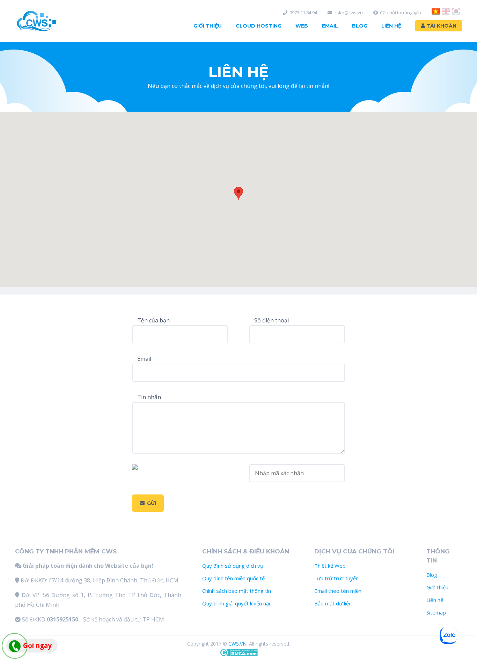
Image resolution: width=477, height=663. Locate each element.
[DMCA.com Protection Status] (239, 654)
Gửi (151, 503)
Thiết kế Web (330, 565)
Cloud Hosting (258, 26)
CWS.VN (237, 643)
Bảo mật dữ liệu (333, 603)
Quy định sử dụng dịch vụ (232, 565)
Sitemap (436, 612)
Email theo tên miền (337, 590)
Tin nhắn (149, 397)
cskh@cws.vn (349, 12)
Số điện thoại (271, 320)
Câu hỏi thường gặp (400, 12)
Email (330, 26)
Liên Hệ (391, 26)
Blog (359, 26)
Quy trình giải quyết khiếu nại (236, 603)
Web (301, 26)
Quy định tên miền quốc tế (233, 578)
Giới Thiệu (207, 26)
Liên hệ (434, 599)
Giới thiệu (437, 587)
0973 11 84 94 (303, 12)
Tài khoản (440, 26)
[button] (238, 193)
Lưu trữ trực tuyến (336, 578)
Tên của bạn (153, 320)
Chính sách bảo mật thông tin (236, 590)
